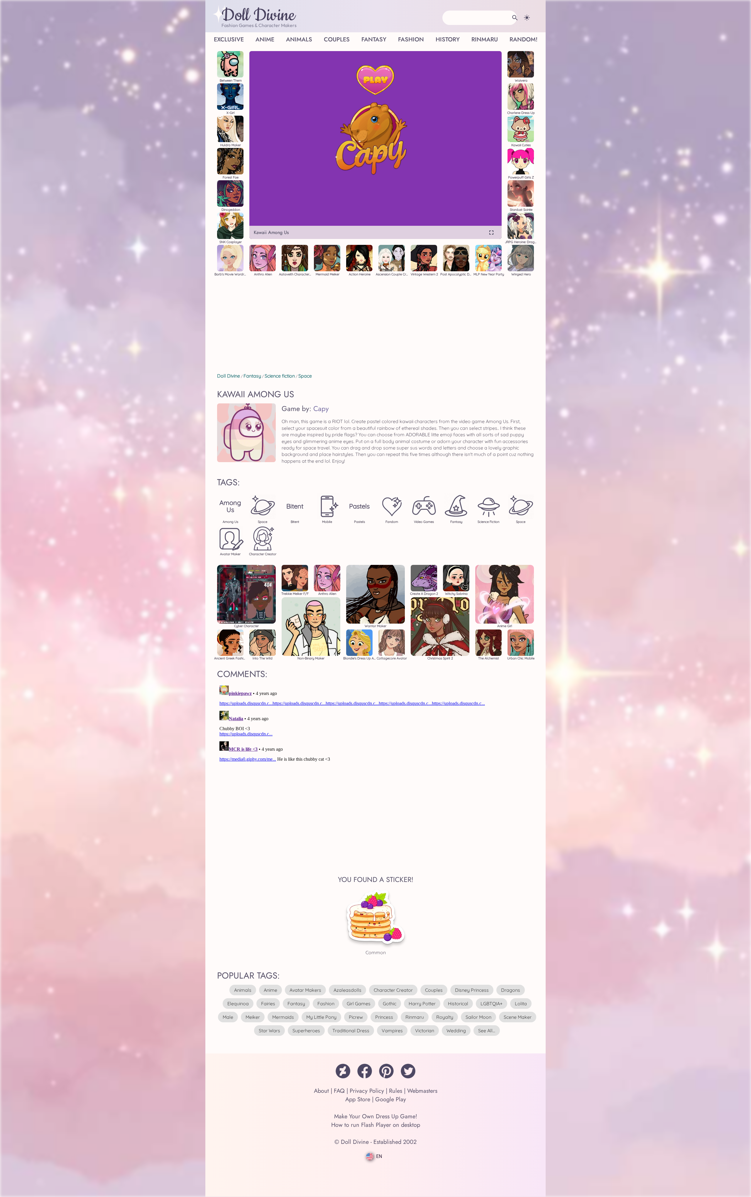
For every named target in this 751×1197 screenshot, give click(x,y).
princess (384, 1017)
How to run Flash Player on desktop (375, 1125)
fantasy (296, 1003)
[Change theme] (526, 17)
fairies (268, 1003)
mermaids (283, 1017)
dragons (510, 990)
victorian (424, 1030)
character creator (393, 990)
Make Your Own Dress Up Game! (375, 1116)
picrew (356, 1017)
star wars (269, 1030)
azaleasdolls (347, 990)
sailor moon (478, 1017)
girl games (359, 1003)
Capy (321, 408)
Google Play (390, 1099)
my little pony (321, 1017)
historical (458, 1003)
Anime (265, 39)
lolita (521, 1003)
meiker (253, 1017)
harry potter (422, 1003)
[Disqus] (375, 756)
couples (434, 990)
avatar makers (305, 990)
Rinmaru (484, 39)
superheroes (306, 1030)
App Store (357, 1099)
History (448, 39)
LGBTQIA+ (492, 1003)
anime (270, 990)
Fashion (411, 39)
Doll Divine (258, 15)
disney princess (472, 990)
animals (242, 990)
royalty (444, 1017)
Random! (523, 39)
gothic (389, 1003)
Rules (395, 1091)
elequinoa (238, 1003)
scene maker (518, 1017)
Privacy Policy (367, 1091)
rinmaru (414, 1017)
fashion (325, 1003)
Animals (299, 39)
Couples (337, 39)
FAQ (339, 1091)
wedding (456, 1030)
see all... (486, 1030)
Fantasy (373, 39)
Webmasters (422, 1091)
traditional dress (350, 1030)
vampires (392, 1030)
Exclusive (229, 39)
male (228, 1017)
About (321, 1091)
